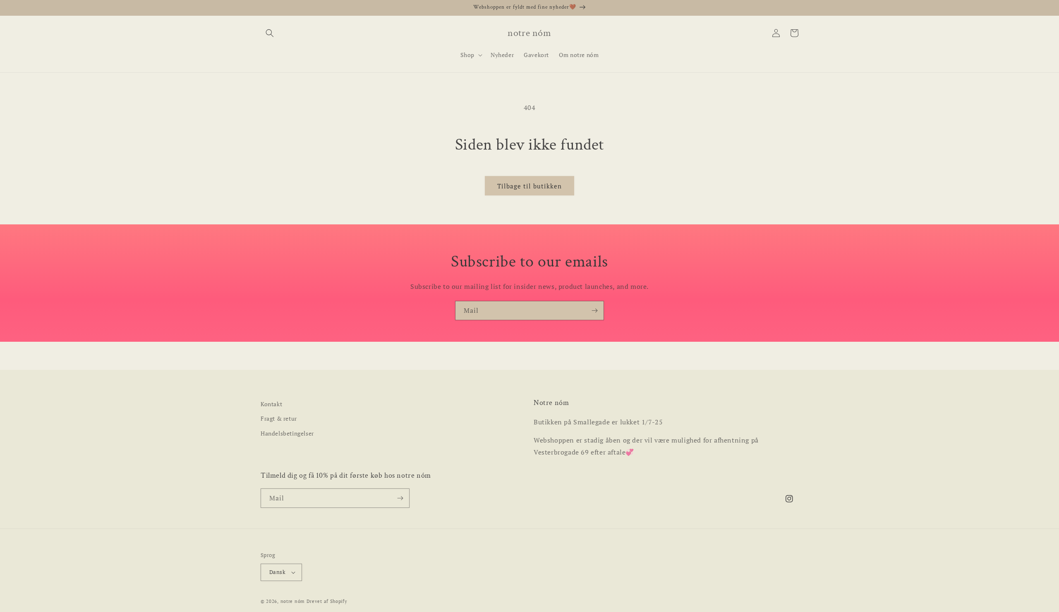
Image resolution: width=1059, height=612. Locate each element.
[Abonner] (594, 310)
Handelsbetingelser (287, 433)
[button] (270, 33)
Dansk (277, 572)
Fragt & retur (279, 418)
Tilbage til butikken (529, 186)
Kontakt (271, 404)
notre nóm (292, 601)
